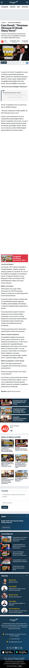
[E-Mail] (11, 431)
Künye (5, 658)
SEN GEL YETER (13, 582)
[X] (10, 648)
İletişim (9, 658)
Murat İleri (12, 580)
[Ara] (27, 2)
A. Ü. (11, 427)
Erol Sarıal (12, 601)
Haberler (3, 22)
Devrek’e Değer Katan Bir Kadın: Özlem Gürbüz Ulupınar (18, 611)
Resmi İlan (25, 7)
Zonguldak (4, 7)
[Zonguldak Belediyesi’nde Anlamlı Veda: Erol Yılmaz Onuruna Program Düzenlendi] (7, 473)
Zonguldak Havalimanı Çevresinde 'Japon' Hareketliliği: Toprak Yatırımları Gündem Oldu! (21, 465)
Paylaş (4, 62)
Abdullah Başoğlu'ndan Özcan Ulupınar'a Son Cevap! (21, 449)
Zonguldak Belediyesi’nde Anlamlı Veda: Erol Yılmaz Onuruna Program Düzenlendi (7, 481)
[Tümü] (27, 516)
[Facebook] (7, 648)
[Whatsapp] (18, 648)
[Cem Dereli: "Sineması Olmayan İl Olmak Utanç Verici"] (14, 52)
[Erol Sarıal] (4, 603)
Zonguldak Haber (9, 659)
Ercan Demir (12, 586)
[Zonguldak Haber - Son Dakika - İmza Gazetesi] (14, 2)
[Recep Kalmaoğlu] (4, 610)
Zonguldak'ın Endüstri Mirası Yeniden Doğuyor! (21, 480)
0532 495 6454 (15, 638)
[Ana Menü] (1, 2)
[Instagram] (13, 648)
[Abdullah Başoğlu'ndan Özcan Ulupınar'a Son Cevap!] (21, 443)
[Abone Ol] (27, 62)
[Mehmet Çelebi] (4, 596)
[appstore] (7, 652)
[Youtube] (16, 648)
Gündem (12, 7)
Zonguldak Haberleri (14, 22)
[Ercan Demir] (4, 588)
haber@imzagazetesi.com (15, 641)
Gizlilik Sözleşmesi (19, 659)
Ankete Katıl (6, 527)
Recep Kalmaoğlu (14, 608)
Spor (18, 7)
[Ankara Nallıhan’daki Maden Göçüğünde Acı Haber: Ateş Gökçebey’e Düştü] (7, 457)
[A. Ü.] (5, 428)
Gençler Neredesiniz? (15, 597)
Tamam (19, 666)
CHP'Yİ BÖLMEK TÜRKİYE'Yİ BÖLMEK (17, 604)
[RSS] (21, 648)
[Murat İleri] (4, 581)
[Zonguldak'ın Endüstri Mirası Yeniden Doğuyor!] (21, 473)
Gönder (4, 507)
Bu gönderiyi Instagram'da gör (12, 92)
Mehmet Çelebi (13, 594)
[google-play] (21, 652)
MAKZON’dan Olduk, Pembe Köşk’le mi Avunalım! (17, 589)
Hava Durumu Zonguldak (18, 658)
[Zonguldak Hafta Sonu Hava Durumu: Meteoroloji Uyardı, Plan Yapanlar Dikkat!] (7, 443)
